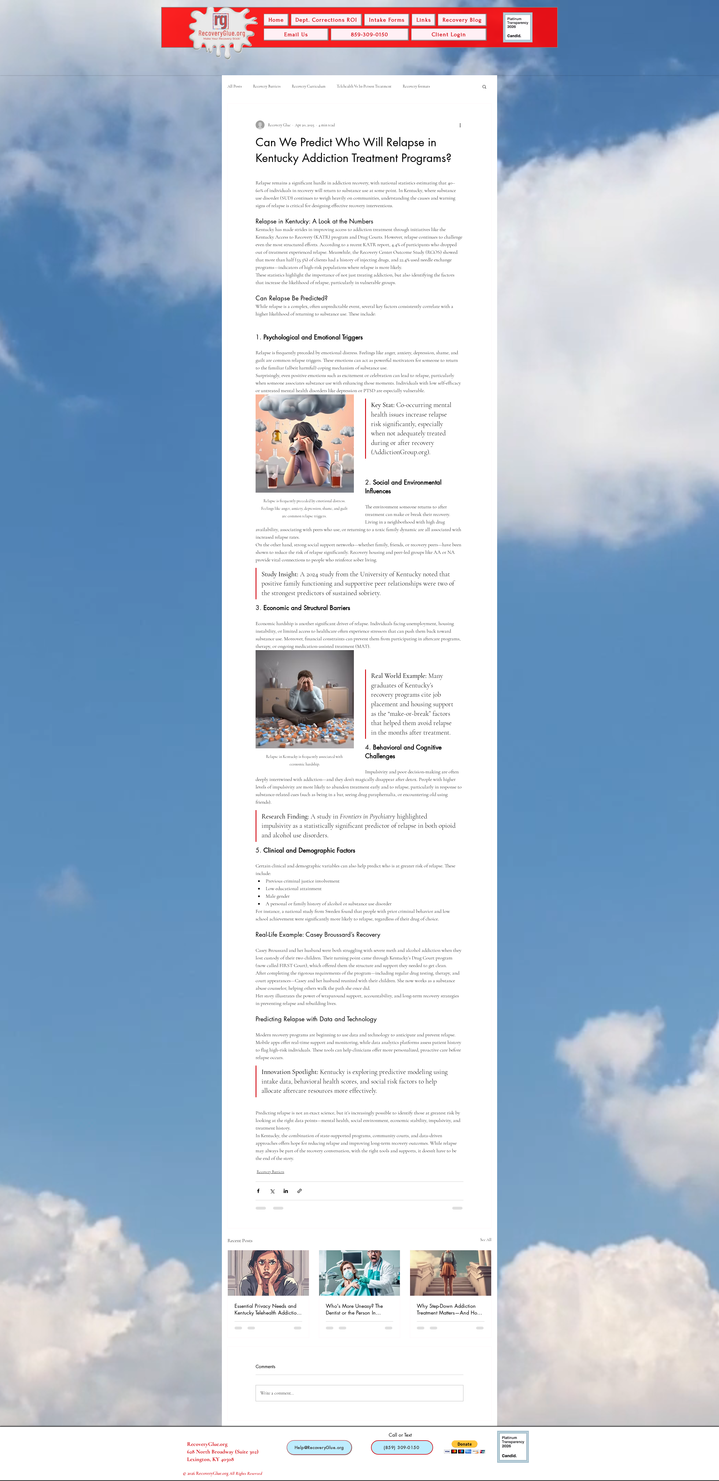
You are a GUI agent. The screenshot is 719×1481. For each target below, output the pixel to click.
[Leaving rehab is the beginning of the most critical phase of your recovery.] (450, 1277)
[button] (484, 86)
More (445, 86)
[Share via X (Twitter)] (272, 1194)
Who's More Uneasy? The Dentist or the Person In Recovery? (354, 1313)
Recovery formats (416, 86)
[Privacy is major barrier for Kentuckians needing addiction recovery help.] (268, 1277)
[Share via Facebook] (258, 1194)
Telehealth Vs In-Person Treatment (364, 86)
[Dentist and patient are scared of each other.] (359, 1277)
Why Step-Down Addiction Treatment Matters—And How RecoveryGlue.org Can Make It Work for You (449, 1313)
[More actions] (460, 125)
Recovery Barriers (267, 86)
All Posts (234, 86)
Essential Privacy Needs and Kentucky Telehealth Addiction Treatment (267, 1313)
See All (486, 1243)
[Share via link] (299, 1194)
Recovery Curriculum (309, 86)
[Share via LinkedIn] (285, 1194)
